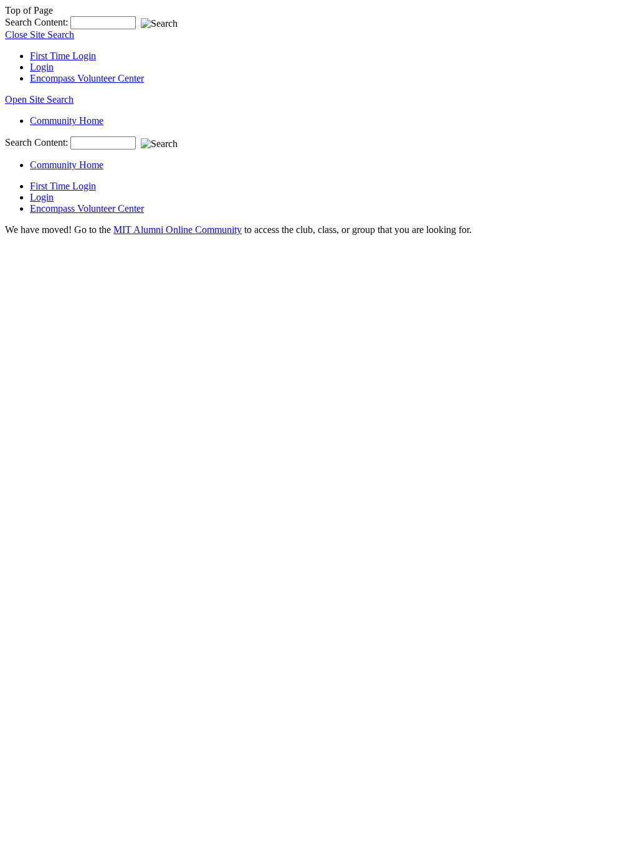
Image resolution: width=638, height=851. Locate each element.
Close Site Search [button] (39, 34)
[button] (39, 99)
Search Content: (37, 22)
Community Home (66, 120)
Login (42, 67)
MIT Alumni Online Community (177, 229)
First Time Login (63, 55)
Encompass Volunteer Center (87, 78)
